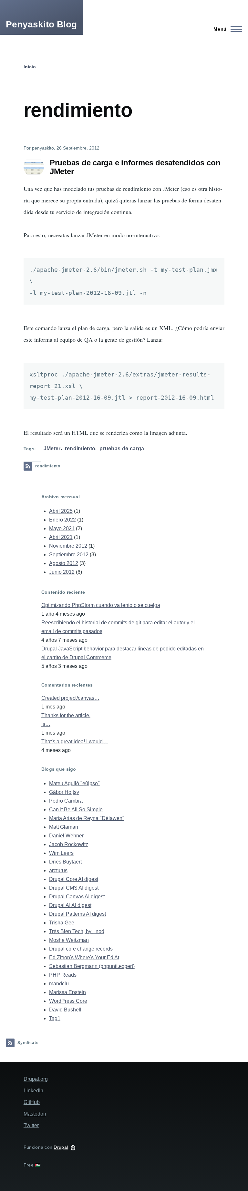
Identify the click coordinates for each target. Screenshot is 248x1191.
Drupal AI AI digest (70, 905)
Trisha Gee (61, 922)
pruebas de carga (121, 448)
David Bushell (65, 1009)
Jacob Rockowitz (68, 844)
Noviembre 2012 (68, 546)
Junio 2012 (62, 572)
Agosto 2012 (63, 563)
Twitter (31, 1125)
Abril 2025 (61, 511)
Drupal (61, 1147)
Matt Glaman (63, 827)
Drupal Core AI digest (73, 879)
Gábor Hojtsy (64, 792)
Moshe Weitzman (69, 940)
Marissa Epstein (67, 992)
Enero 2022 (62, 519)
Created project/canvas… (70, 698)
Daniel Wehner (66, 835)
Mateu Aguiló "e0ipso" (74, 783)
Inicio (30, 66)
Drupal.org (36, 1079)
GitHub (32, 1102)
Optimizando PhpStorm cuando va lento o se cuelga (100, 605)
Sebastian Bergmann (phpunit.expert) (92, 966)
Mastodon (35, 1114)
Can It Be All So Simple (76, 809)
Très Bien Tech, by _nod (76, 931)
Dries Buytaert (65, 861)
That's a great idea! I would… (74, 741)
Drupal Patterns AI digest (77, 914)
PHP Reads (63, 975)
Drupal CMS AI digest (73, 888)
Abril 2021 (61, 537)
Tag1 (54, 1018)
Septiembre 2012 (68, 554)
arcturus (58, 870)
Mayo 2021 (62, 528)
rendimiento (80, 448)
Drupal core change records (81, 949)
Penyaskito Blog (41, 24)
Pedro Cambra (66, 801)
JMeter (52, 448)
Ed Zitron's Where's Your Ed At (84, 957)
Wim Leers (61, 853)
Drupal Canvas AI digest (77, 896)
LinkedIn (33, 1090)
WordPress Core (68, 1001)
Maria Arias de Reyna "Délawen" (86, 818)
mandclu (59, 983)
